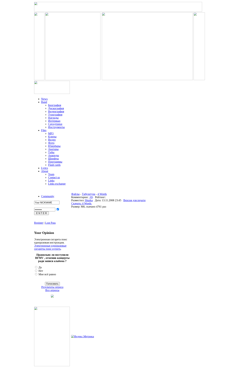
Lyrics (44, 168)
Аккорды (53, 155)
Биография (54, 105)
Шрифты (53, 158)
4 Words (102, 194)
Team (51, 174)
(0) (91, 197)
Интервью (54, 120)
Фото (51, 142)
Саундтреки (55, 124)
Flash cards (54, 164)
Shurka (89, 200)
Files (43, 130)
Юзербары (54, 146)
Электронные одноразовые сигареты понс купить (50, 247)
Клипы (52, 136)
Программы (55, 161)
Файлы (75, 194)
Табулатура (88, 194)
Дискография (56, 108)
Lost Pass (50, 222)
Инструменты (56, 127)
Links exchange (57, 183)
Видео (52, 139)
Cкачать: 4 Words (81, 203)
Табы (51, 152)
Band (44, 102)
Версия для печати (134, 200)
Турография (55, 114)
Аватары (53, 149)
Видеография (56, 111)
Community (47, 196)
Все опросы (52, 290)
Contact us (54, 177)
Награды (53, 117)
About (44, 171)
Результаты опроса (52, 287)
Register (38, 222)
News (44, 98)
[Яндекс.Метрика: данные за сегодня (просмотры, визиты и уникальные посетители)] (82, 336)
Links (51, 180)
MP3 (51, 133)
